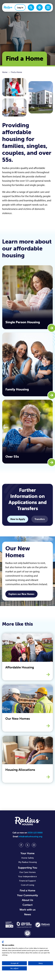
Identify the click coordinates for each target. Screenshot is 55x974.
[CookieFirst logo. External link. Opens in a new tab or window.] (3, 942)
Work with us (27, 909)
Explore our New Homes (21, 594)
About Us (27, 900)
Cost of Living (27, 885)
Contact (27, 904)
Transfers (40, 519)
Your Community (27, 895)
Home (4, 72)
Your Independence (27, 876)
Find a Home (27, 890)
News (27, 914)
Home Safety (27, 857)
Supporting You (27, 867)
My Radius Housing (27, 862)
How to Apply (17, 519)
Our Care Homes (27, 872)
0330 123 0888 (35, 832)
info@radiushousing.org (30, 836)
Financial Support (27, 880)
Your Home (27, 853)
